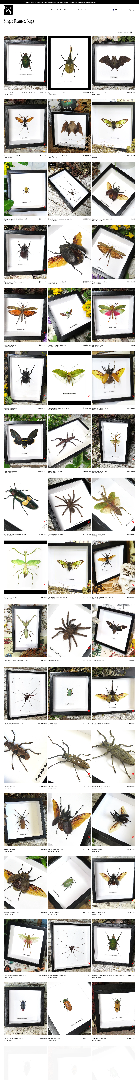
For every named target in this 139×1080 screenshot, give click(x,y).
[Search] (122, 10)
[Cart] (130, 10)
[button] (126, 33)
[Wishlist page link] (133, 10)
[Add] (43, 87)
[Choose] (132, 717)
